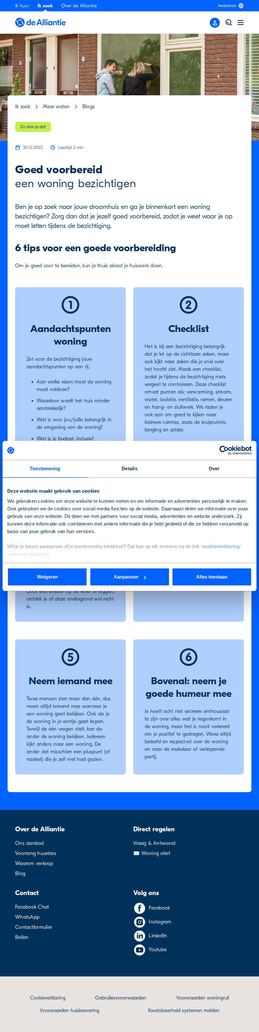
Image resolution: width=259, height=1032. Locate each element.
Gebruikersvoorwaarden (120, 998)
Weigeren (47, 576)
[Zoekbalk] (228, 22)
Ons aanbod (29, 843)
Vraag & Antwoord (154, 843)
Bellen (22, 937)
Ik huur (22, 6)
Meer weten (56, 107)
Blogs (88, 107)
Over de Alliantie (79, 6)
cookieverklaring (221, 546)
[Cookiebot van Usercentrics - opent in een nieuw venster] (224, 450)
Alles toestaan (211, 576)
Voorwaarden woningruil (202, 998)
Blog (20, 873)
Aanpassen (126, 576)
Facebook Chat (32, 907)
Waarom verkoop (34, 863)
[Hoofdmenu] (241, 22)
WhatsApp (27, 917)
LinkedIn (158, 936)
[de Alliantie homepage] (40, 22)
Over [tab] (214, 468)
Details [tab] (129, 468)
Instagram (160, 922)
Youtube (157, 949)
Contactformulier (33, 927)
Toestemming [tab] (45, 468)
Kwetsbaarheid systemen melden (184, 1010)
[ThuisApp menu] (215, 23)
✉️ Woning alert (152, 853)
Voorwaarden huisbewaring (69, 1010)
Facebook (159, 908)
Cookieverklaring (47, 998)
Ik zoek (45, 6)
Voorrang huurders (35, 853)
